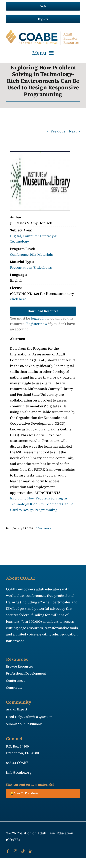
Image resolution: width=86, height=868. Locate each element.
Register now (36, 323)
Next (73, 131)
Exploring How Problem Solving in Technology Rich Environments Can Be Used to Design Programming (41, 504)
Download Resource (43, 311)
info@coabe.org (18, 772)
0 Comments (43, 528)
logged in (38, 318)
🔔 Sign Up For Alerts (24, 793)
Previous (58, 131)
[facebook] (8, 851)
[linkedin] (30, 851)
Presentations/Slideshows (31, 267)
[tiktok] (23, 851)
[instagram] (15, 851)
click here (18, 299)
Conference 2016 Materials (31, 254)
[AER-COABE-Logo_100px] (43, 31)
